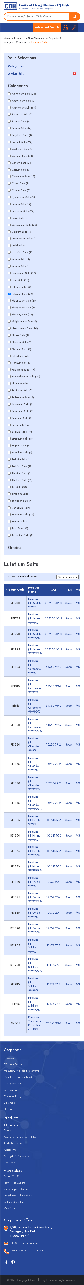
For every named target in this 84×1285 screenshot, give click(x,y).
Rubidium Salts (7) (22, 390)
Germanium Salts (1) (23, 238)
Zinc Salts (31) (20, 528)
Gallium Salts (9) (21, 232)
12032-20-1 (53, 882)
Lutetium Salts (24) (22, 294)
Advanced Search (47, 27)
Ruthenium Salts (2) (23, 397)
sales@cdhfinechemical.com (25, 1243)
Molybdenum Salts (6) (24, 321)
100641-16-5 (54, 820)
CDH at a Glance (13, 1064)
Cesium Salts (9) (21, 170)
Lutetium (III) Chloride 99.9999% (35, 803)
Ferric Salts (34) (21, 218)
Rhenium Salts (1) (21, 383)
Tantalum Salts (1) (22, 452)
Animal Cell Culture (14, 1176)
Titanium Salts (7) (22, 494)
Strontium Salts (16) (23, 439)
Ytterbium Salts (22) (23, 514)
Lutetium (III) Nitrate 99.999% (34, 851)
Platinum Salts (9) (21, 363)
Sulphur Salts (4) (21, 445)
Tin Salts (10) (19, 487)
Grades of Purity (12, 1096)
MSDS (80, 603)
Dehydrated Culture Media (18, 1195)
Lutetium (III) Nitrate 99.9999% (35, 866)
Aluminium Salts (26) (24, 94)
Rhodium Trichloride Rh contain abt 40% (34, 1023)
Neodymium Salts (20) (25, 328)
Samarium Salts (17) (23, 404)
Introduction (10, 1058)
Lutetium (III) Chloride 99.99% (33, 764)
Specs (68, 603)
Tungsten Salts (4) (22, 501)
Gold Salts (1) (19, 245)
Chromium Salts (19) (23, 176)
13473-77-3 (53, 945)
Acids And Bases (13, 1143)
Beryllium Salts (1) (22, 135)
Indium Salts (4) (21, 259)
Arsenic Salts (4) (21, 121)
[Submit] (74, 16)
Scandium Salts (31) (23, 411)
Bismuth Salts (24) (22, 142)
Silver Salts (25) (20, 425)
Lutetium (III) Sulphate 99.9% (33, 945)
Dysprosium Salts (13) (24, 197)
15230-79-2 (53, 744)
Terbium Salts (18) (22, 466)
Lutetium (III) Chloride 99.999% (34, 783)
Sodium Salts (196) (22, 432)
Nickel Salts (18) (21, 335)
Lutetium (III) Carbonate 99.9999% (35, 725)
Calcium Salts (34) (22, 156)
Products (19, 38)
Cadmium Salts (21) (23, 149)
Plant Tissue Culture (14, 1183)
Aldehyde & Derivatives (16, 1156)
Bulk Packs (9, 1103)
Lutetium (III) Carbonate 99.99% (34, 686)
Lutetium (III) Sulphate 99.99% (33, 984)
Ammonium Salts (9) (23, 101)
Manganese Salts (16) (24, 307)
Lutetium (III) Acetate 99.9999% (35, 649)
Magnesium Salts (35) (24, 301)
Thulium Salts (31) (22, 480)
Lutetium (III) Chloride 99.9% (33, 744)
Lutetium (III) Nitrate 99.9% (34, 820)
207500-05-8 (53, 603)
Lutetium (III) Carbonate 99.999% (34, 706)
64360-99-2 (53, 667)
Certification (10, 1090)
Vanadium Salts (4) (23, 508)
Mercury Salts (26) (22, 314)
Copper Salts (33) (21, 190)
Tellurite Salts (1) (21, 459)
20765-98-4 (53, 1023)
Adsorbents (10, 1150)
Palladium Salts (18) (23, 356)
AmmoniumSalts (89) (24, 108)
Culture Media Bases (15, 1202)
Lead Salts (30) (20, 280)
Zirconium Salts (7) (22, 535)
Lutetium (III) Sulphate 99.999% (34, 1004)
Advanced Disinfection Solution (20, 1137)
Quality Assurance (13, 1083)
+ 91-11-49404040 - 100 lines (26, 1250)
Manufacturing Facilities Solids (20, 1077)
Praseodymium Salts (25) (26, 376)
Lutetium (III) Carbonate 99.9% (34, 667)
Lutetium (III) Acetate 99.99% (34, 618)
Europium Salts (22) (23, 211)
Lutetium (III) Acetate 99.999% (34, 634)
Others (7, 1130)
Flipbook (8, 1109)
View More (9, 1162)
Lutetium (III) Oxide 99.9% (34, 882)
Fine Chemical (36, 38)
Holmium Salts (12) (22, 252)
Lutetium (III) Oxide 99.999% (34, 928)
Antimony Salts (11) (22, 114)
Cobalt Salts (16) (21, 183)
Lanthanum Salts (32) (24, 273)
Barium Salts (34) (21, 128)
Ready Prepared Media (16, 1189)
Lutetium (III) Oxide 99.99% (34, 913)
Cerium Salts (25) (22, 163)
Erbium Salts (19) (21, 204)
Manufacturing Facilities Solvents (21, 1071)
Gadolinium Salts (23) (24, 225)
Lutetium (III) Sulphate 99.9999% (35, 965)
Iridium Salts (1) (20, 266)
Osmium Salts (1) (21, 349)
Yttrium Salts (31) (21, 521)
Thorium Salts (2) (21, 473)
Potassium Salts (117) (23, 370)
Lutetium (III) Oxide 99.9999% (35, 897)
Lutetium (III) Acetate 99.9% (34, 603)
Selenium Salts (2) (22, 418)
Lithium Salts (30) (21, 287)
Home (7, 38)
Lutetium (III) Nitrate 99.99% (34, 836)
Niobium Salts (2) (22, 342)
